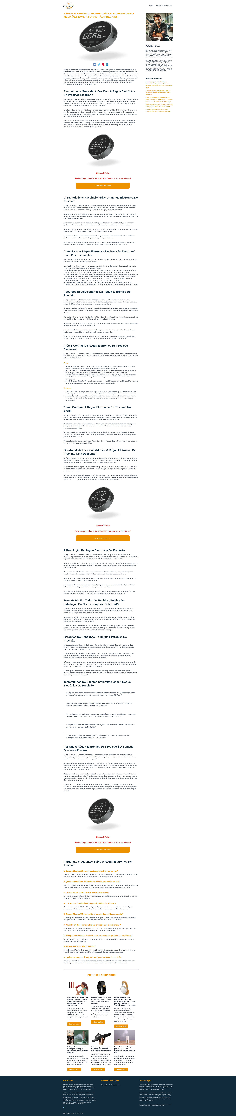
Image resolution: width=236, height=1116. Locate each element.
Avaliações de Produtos (109, 1085)
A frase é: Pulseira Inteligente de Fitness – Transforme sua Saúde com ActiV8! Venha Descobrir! (158, 92)
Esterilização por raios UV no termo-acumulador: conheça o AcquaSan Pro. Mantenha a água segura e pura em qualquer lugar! (77, 1001)
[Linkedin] (107, 64)
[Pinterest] (103, 64)
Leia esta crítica (74, 1024)
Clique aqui (115, 789)
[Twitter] (99, 64)
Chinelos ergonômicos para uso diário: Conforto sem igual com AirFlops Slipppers (101, 1049)
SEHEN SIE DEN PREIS (103, 185)
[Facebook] (94, 64)
